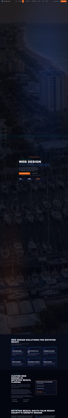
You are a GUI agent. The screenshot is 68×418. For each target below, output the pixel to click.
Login (59, 1)
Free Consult (63, 1)
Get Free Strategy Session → (24, 173)
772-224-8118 (55, 1)
